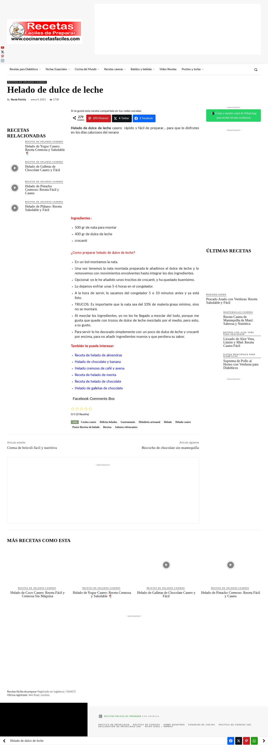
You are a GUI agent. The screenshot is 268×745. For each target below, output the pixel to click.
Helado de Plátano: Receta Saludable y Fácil (43, 208)
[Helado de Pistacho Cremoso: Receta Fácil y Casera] (14, 187)
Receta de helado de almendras (98, 355)
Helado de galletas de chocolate (99, 388)
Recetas (107, 427)
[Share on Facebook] (230, 741)
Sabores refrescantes (126, 427)
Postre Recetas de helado (86, 427)
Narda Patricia (18, 100)
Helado (168, 422)
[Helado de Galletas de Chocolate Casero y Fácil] (14, 168)
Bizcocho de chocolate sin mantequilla (170, 448)
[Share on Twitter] (238, 741)
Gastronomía (128, 422)
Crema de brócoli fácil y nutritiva (32, 448)
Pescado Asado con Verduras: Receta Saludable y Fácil (231, 300)
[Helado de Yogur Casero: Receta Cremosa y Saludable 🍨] (14, 147)
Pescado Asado (216, 295)
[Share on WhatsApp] (254, 741)
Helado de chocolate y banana (98, 362)
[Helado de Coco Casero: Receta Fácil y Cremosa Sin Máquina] (37, 565)
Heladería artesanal (149, 422)
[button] (256, 69)
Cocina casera (88, 422)
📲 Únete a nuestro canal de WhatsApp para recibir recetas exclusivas (234, 115)
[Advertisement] (178, 29)
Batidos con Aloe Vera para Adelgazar (238, 333)
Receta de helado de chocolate (98, 381)
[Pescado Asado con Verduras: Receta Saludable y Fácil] (233, 273)
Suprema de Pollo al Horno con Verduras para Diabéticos (240, 364)
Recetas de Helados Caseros (27, 82)
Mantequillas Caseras (238, 312)
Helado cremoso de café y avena (99, 368)
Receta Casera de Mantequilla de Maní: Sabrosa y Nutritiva (238, 320)
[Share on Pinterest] (246, 741)
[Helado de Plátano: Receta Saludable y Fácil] (14, 208)
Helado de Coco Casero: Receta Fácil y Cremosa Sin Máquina (37, 594)
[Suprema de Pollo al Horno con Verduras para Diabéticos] (213, 360)
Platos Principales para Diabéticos (239, 355)
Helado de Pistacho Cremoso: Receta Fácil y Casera (42, 189)
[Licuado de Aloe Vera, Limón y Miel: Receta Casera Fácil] (213, 338)
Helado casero (183, 422)
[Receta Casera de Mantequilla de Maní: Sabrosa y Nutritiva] (213, 318)
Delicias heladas (108, 422)
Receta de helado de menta (95, 375)
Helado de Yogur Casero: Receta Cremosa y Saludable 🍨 (45, 149)
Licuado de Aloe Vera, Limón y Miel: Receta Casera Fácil (239, 342)
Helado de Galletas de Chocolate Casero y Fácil (42, 168)
